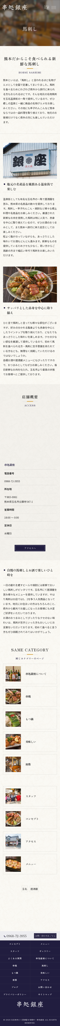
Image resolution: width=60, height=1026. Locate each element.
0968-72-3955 (12, 481)
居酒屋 (34, 889)
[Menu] (53, 7)
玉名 (24, 889)
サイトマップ (45, 994)
